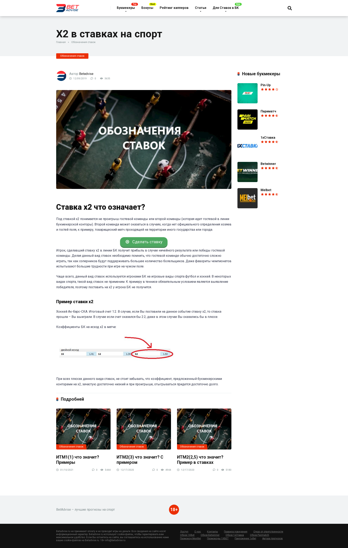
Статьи (200, 8)
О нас (197, 531)
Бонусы (147, 8)
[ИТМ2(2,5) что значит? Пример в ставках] (204, 429)
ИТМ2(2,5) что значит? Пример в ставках (200, 460)
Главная (61, 42)
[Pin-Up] (247, 102)
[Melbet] (247, 207)
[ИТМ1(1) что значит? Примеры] (83, 429)
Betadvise (86, 74)
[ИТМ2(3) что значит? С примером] (144, 429)
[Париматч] (247, 128)
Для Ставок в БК (226, 8)
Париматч (268, 111)
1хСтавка (268, 137)
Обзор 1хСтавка (235, 535)
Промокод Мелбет (190, 538)
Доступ (184, 531)
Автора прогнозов (272, 538)
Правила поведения (235, 531)
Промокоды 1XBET (218, 538)
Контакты (212, 531)
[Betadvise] (67, 6)
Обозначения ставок (83, 42)
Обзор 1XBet (187, 535)
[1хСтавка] (247, 155)
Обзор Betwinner (210, 535)
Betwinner (268, 164)
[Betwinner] (247, 181)
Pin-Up (266, 85)
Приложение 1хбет (245, 538)
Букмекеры (126, 8)
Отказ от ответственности (268, 531)
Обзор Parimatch (259, 535)
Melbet (266, 190)
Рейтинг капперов (174, 8)
